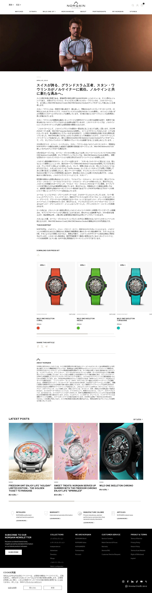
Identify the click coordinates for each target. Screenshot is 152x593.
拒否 (52, 588)
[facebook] (128, 581)
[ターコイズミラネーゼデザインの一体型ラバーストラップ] (118, 328)
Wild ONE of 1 (49, 11)
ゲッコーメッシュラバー (78, 328)
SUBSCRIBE (13, 552)
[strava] (146, 581)
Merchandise (68, 11)
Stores (133, 11)
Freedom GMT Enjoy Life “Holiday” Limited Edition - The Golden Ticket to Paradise (30, 488)
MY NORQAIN (118, 11)
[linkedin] (132, 581)
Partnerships (99, 11)
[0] (142, 5)
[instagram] (123, 581)
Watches (19, 11)
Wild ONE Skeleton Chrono (116, 485)
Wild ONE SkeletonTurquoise (126, 319)
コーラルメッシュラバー (38, 328)
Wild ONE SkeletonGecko (86, 319)
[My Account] (137, 5)
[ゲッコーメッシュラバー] (78, 328)
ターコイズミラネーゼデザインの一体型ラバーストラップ (118, 328)
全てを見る (137, 419)
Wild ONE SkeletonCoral (45, 319)
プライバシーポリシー (33, 582)
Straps (33, 11)
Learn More (21, 520)
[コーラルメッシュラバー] (38, 328)
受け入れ (32, 588)
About (83, 11)
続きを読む (13, 495)
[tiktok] (137, 581)
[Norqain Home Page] (76, 5)
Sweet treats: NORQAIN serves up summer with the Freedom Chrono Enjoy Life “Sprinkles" (75, 488)
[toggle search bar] (133, 5)
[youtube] (141, 581)
